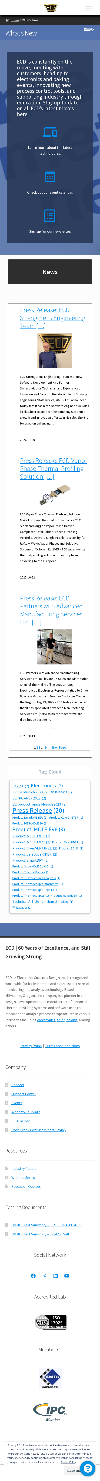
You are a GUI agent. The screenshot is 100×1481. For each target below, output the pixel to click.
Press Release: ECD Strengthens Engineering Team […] (52, 318)
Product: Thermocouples (30, 896)
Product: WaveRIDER (66, 896)
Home (15, 20)
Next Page (59, 747)
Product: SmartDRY (30, 860)
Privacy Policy (31, 1045)
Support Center (23, 1094)
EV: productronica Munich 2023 (39, 804)
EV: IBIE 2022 (61, 792)
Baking (20, 786)
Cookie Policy (68, 1462)
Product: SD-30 (71, 848)
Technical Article (28, 901)
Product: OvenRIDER (67, 842)
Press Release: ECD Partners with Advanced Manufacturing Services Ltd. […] (51, 610)
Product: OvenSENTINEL (34, 848)
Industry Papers (23, 1168)
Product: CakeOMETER (66, 818)
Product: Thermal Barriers (31, 872)
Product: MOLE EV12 (31, 836)
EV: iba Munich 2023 (30, 792)
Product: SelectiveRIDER (34, 854)
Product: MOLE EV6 (38, 829)
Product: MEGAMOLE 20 (29, 823)
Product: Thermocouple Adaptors (36, 878)
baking (71, 1019)
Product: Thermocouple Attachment (37, 884)
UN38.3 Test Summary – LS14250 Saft (40, 1234)
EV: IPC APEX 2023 (29, 798)
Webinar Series (23, 1177)
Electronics (47, 786)
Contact (17, 1084)
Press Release (38, 810)
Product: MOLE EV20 (31, 842)
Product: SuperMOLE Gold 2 (32, 866)
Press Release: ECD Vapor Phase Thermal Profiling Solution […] (53, 468)
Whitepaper (22, 908)
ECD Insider (20, 1121)
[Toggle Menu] (88, 8)
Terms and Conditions (62, 1045)
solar (61, 1019)
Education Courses (26, 1186)
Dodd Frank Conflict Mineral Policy (38, 1130)
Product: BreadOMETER (29, 818)
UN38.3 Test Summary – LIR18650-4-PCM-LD (46, 1225)
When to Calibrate (25, 1112)
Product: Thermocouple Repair (34, 890)
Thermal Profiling (60, 902)
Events (16, 1102)
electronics (46, 1019)
